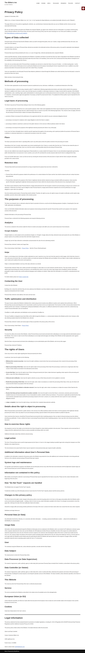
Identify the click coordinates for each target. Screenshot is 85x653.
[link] (83, 8)
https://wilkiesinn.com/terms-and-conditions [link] (17, 33)
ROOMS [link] (43, 3)
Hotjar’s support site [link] (23, 276)
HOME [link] (38, 3)
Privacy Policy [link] (25, 248)
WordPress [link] (16, 651)
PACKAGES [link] (56, 3)
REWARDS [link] (63, 3)
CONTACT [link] (77, 3)
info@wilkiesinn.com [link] (20, 646)
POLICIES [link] (70, 3)
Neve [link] (6, 651)
